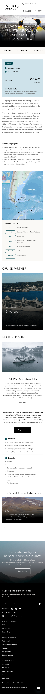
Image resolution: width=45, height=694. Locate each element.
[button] (4, 527)
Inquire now (22, 430)
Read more (22, 402)
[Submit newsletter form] (39, 604)
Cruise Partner (22, 50)
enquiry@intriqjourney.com (12, 562)
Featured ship (37, 50)
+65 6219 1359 (21, 560)
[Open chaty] (38, 688)
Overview (7, 50)
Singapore (29, 4)
